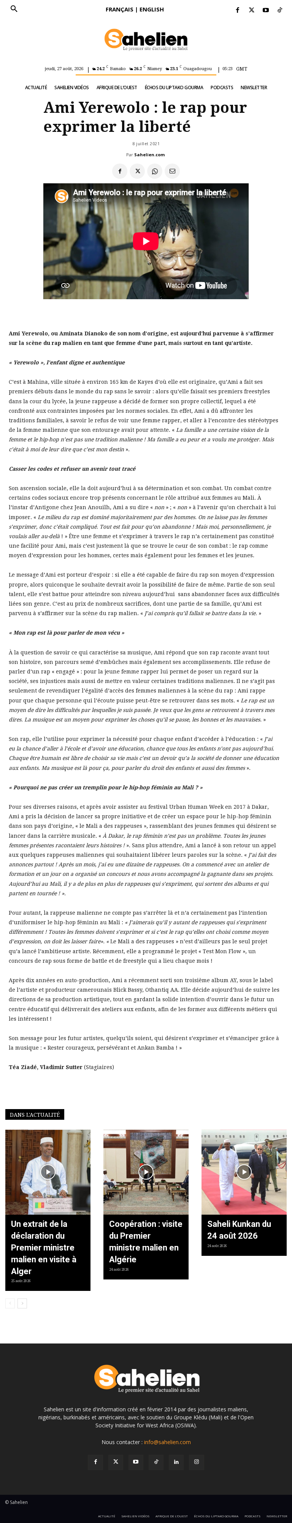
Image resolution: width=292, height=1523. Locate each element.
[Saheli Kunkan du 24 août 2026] (244, 1172)
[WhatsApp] (154, 171)
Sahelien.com (149, 154)
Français (119, 9)
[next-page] (22, 1303)
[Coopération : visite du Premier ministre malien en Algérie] (146, 1172)
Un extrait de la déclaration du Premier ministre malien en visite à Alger (43, 1247)
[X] (137, 171)
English (152, 9)
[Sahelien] (146, 40)
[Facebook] (237, 10)
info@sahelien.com (167, 1442)
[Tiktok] (280, 10)
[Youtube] (266, 10)
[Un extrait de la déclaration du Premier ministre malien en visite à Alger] (47, 1172)
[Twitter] (251, 10)
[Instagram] (196, 1462)
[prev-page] (10, 1303)
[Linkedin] (176, 1462)
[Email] (172, 171)
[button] (14, 9)
